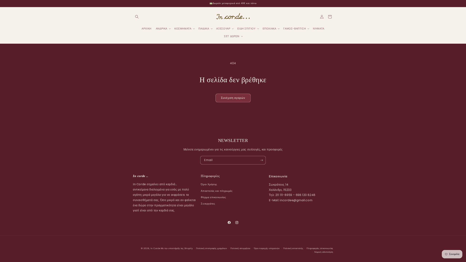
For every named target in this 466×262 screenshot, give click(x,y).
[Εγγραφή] (262, 160)
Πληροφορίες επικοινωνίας (320, 248)
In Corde (155, 248)
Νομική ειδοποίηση (323, 252)
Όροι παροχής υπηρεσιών (267, 248)
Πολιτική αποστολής (293, 248)
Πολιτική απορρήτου (240, 248)
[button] (137, 17)
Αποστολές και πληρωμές (216, 191)
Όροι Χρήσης (209, 184)
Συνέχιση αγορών (233, 98)
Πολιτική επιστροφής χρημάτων (211, 248)
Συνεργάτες (208, 203)
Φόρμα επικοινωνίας (213, 197)
